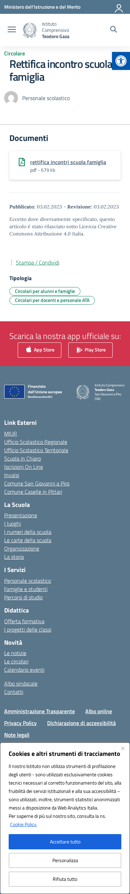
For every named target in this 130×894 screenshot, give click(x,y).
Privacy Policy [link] (20, 723)
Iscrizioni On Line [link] (23, 467)
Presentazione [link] (20, 515)
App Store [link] (43, 349)
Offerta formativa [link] (24, 621)
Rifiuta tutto (65, 879)
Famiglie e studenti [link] (25, 589)
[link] (121, 61)
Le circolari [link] (16, 661)
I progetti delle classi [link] (27, 629)
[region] (65, 818)
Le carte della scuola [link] (27, 540)
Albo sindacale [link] (20, 683)
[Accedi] (119, 7)
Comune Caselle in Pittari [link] (33, 492)
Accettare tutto (65, 841)
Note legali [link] (16, 735)
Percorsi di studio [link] (23, 597)
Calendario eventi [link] (24, 669)
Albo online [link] (98, 711)
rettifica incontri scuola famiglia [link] (68, 162)
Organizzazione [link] (21, 548)
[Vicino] (123, 748)
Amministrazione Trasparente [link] (39, 711)
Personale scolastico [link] (27, 580)
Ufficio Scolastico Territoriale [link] (36, 450)
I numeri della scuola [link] (27, 532)
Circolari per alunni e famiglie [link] (45, 291)
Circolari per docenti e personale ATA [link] (52, 300)
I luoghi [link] (12, 523)
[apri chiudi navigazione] (12, 30)
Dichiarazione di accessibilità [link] (81, 723)
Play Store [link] (95, 349)
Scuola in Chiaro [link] (22, 458)
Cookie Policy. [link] (23, 824)
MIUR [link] (10, 433)
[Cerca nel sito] (113, 30)
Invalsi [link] (11, 475)
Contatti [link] (13, 692)
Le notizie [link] (15, 653)
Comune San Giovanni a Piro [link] (36, 483)
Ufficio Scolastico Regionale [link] (35, 442)
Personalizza (65, 860)
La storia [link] (14, 557)
